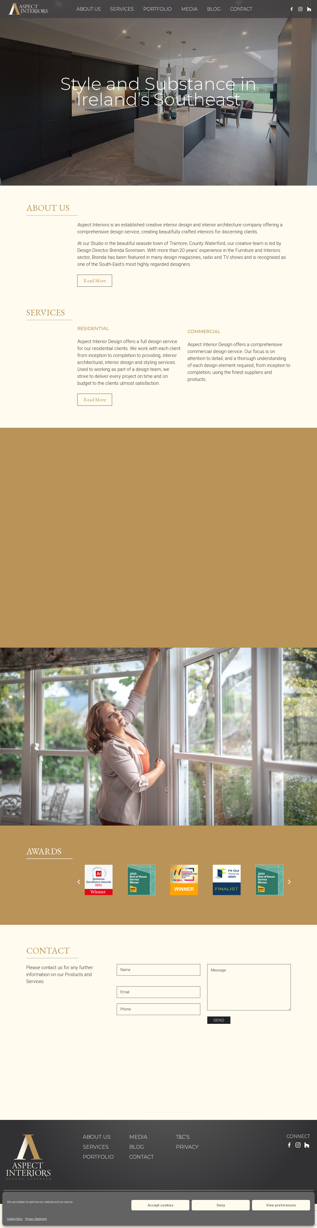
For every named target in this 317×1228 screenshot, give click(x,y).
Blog (214, 9)
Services (122, 9)
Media (189, 9)
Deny (221, 1205)
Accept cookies (160, 1205)
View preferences (281, 1205)
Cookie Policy (15, 1219)
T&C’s (183, 1137)
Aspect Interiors (28, 9)
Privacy (187, 1147)
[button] (17, 98)
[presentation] (78, 882)
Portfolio (157, 9)
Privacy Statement (36, 1219)
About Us (89, 9)
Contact (241, 9)
